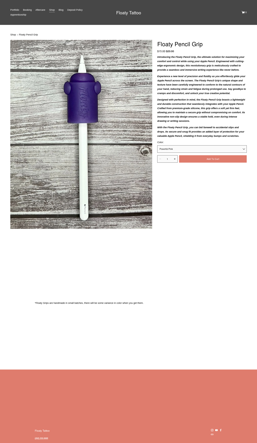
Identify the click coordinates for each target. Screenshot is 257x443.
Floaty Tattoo (128, 12)
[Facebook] (220, 430)
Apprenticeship (18, 14)
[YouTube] (216, 430)
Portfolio (14, 10)
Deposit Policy (75, 10)
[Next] (144, 134)
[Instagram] (212, 430)
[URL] (212, 434)
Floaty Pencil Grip (28, 34)
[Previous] (18, 134)
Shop (52, 10)
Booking (27, 10)
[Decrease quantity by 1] (160, 159)
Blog (61, 10)
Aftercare (40, 10)
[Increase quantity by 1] (175, 159)
